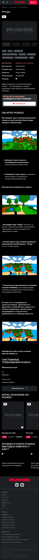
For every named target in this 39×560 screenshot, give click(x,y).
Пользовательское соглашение (11, 534)
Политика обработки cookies (10, 537)
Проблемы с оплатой (8, 520)
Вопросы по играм (7, 517)
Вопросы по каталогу (8, 522)
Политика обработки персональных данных (15, 540)
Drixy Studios (20, 69)
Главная (4, 7)
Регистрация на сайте (8, 525)
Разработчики (6, 503)
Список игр (13, 7)
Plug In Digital (20, 72)
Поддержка (5, 515)
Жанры (4, 505)
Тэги (3, 508)
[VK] (17, 485)
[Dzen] (22, 485)
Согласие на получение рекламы (11, 542)
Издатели (4, 500)
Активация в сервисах (8, 528)
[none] (7, 2)
